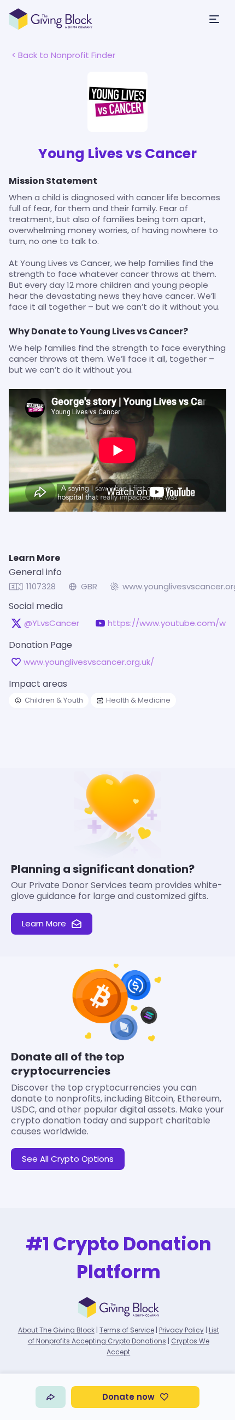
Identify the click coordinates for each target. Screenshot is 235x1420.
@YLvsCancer (51, 623)
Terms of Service (126, 1330)
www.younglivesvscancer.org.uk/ (89, 662)
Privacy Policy (181, 1330)
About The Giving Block (56, 1330)
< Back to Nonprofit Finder (63, 55)
